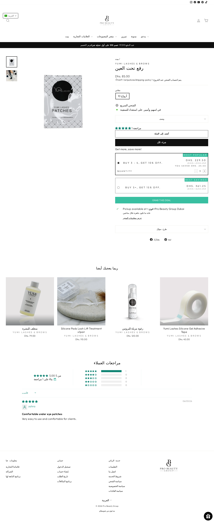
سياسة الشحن (115, 481)
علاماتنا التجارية (13, 466)
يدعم (144, 36)
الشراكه (9, 471)
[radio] (161, 165)
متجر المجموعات (105, 36)
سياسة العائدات (116, 491)
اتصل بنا (112, 471)
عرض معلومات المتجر (132, 218)
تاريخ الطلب (62, 476)
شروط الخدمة (115, 476)
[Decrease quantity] (196, 171)
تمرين (124, 36)
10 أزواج (122, 96)
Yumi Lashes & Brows (132, 63)
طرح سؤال (162, 229)
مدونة (134, 36)
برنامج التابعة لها (13, 476)
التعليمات (113, 466)
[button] (123, 128)
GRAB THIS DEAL (161, 200)
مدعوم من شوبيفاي (107, 511)
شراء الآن (161, 142)
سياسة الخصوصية (117, 486)
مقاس (117, 90)
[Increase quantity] (204, 171)
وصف (161, 119)
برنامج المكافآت (64, 481)
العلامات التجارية (81, 36)
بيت (67, 36)
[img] (30, 401)
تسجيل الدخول (63, 466)
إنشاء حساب (62, 471)
